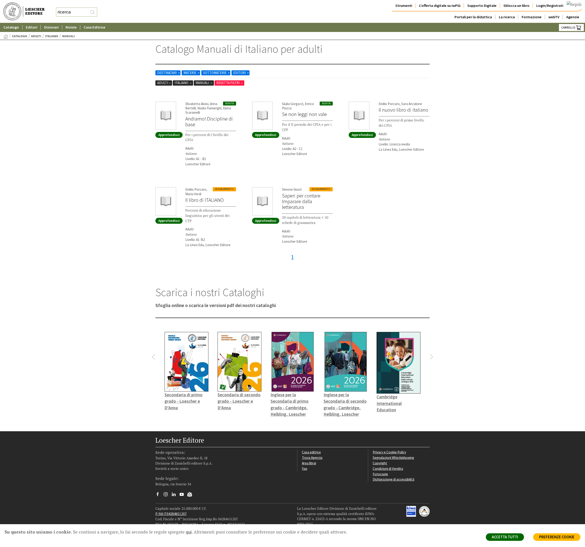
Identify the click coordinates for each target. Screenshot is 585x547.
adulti (36, 36)
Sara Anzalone (411, 104)
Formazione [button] (532, 17)
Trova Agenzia (312, 457)
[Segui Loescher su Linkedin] (175, 495)
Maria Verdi (193, 194)
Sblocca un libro (516, 5)
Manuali (203, 83)
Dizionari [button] (51, 27)
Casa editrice (311, 452)
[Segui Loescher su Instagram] (167, 495)
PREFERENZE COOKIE (556, 536)
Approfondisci (169, 135)
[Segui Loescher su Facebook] (159, 495)
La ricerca (507, 17)
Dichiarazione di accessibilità (393, 479)
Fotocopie (380, 474)
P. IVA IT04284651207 (171, 514)
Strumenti (403, 5)
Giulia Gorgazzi (292, 104)
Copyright (380, 463)
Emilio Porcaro (389, 104)
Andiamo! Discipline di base (209, 122)
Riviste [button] (71, 27)
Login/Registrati (549, 5)
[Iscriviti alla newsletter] (191, 495)
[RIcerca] (92, 12)
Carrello (568, 27)
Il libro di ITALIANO (204, 200)
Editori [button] (31, 27)
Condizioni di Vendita (388, 468)
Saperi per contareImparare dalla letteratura (301, 201)
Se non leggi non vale (304, 114)
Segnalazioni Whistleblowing (393, 457)
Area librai (309, 463)
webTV (553, 17)
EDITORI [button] (239, 73)
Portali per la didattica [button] (473, 17)
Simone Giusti (292, 189)
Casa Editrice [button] (94, 27)
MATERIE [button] (190, 73)
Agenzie (572, 17)
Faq (304, 468)
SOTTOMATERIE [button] (215, 73)
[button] (153, 357)
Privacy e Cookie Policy (389, 452)
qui (189, 532)
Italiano (51, 36)
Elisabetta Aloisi (196, 104)
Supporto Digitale (482, 5)
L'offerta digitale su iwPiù (439, 5)
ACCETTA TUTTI (505, 536)
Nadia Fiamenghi (209, 108)
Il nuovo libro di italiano (403, 110)
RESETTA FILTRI (228, 83)
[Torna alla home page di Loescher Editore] (24, 11)
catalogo (19, 36)
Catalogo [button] (11, 27)
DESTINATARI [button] (167, 73)
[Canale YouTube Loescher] (183, 495)
